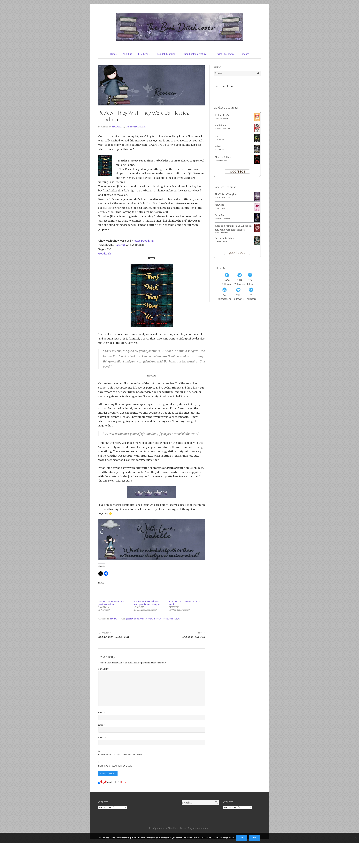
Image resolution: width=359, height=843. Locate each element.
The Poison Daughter (226, 194)
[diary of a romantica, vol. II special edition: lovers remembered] (257, 231)
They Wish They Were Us (165, 619)
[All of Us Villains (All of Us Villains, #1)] (257, 163)
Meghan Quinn (222, 118)
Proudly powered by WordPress (163, 828)
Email (101, 725)
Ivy (216, 136)
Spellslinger (221, 125)
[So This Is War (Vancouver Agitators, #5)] (257, 120)
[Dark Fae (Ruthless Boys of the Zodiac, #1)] (257, 221)
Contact (245, 54)
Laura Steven (222, 241)
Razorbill (120, 245)
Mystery (149, 619)
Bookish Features (166, 54)
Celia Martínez (222, 233)
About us (127, 54)
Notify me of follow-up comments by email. (120, 755)
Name (101, 713)
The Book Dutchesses (136, 126)
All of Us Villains (223, 157)
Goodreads (104, 253)
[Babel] (257, 152)
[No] (355, 837)
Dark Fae (219, 215)
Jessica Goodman (144, 240)
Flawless (219, 205)
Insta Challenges (225, 54)
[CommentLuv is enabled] (113, 783)
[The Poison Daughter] (257, 200)
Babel (218, 146)
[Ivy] (257, 141)
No (254, 838)
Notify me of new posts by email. (115, 766)
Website (102, 738)
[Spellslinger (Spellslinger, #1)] (257, 131)
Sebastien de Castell (224, 128)
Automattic (204, 828)
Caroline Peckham (223, 218)
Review (113, 619)
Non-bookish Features (196, 54)
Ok (242, 838)
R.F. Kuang (220, 149)
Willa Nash (221, 139)
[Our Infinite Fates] (257, 244)
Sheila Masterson (223, 197)
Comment (103, 669)
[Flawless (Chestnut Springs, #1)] (257, 210)
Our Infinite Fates (224, 238)
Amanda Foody (222, 160)
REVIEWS (143, 54)
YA (179, 619)
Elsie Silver (221, 208)
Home (113, 54)
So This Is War (222, 115)
